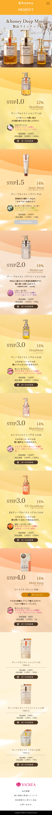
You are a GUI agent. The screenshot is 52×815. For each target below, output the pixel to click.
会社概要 (26, 791)
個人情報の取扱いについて (26, 795)
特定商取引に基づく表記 (26, 800)
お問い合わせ (26, 804)
